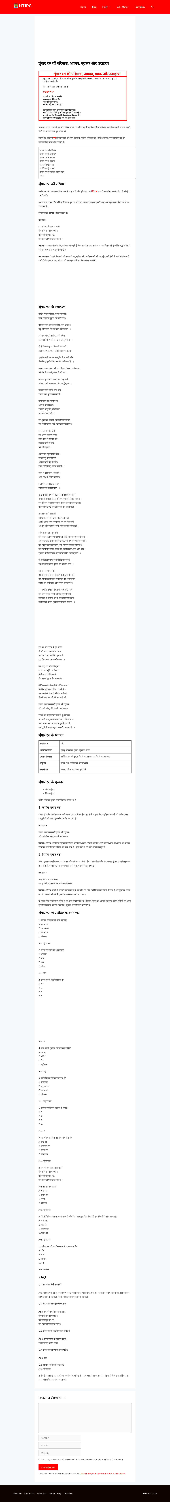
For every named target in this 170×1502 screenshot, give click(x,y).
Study (105, 6)
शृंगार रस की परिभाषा (48, 150)
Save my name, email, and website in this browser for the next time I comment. (82, 1459)
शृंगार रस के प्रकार (47, 161)
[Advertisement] (85, 40)
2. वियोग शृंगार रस (47, 168)
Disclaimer (68, 1493)
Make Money (122, 6)
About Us (17, 1493)
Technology (139, 6)
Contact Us (29, 1493)
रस (54, 137)
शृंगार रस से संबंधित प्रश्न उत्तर (52, 171)
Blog (94, 6)
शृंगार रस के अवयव (47, 157)
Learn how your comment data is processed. (103, 1473)
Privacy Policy (55, 1493)
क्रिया (94, 191)
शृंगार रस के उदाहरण (48, 153)
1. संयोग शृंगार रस (47, 164)
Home (83, 6)
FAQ (42, 175)
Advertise (41, 1493)
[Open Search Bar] (152, 7)
